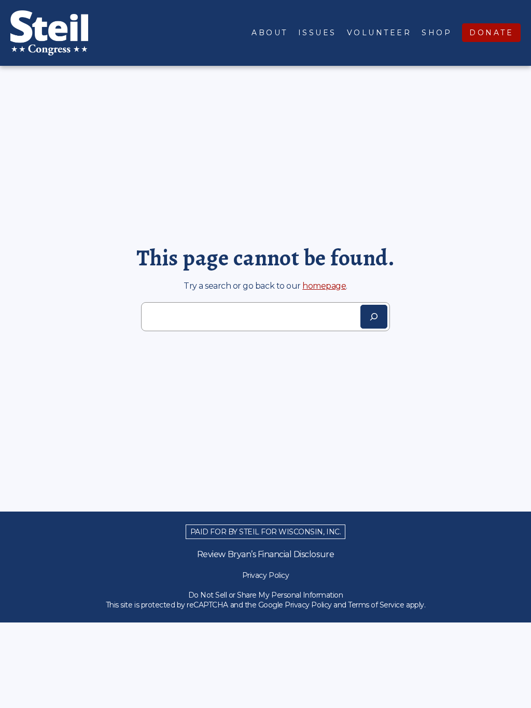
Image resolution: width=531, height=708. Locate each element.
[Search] (373, 317)
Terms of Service (376, 605)
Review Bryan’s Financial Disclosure (265, 554)
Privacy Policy (265, 575)
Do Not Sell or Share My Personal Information (265, 595)
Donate (491, 32)
